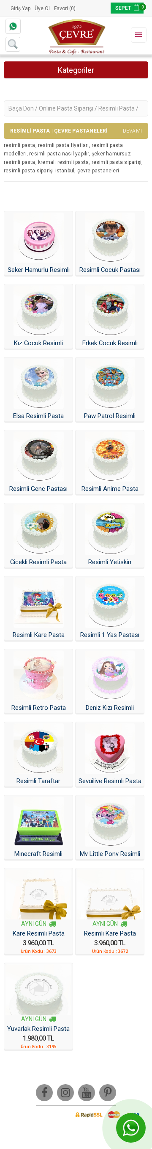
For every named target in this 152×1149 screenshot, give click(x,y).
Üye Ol (42, 8)
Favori (61, 8)
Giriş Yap (20, 8)
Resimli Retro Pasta (38, 708)
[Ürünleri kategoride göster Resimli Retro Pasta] (38, 675)
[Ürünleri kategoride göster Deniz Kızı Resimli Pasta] (110, 675)
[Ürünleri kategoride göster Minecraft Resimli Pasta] (38, 822)
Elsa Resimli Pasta (38, 416)
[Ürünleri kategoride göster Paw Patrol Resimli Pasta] (110, 384)
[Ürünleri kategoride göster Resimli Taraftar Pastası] (38, 748)
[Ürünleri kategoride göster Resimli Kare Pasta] (38, 603)
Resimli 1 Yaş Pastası (109, 635)
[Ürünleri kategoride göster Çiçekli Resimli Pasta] (38, 529)
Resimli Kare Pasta (39, 635)
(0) (72, 8)
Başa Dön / (23, 108)
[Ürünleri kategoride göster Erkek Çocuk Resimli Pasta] (110, 310)
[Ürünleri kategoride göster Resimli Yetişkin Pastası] (110, 529)
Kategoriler (76, 70)
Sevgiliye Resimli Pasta (110, 781)
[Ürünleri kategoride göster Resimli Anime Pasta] (110, 457)
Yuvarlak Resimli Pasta (38, 1029)
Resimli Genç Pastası (38, 489)
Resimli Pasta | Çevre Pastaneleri (76, 131)
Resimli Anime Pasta (109, 489)
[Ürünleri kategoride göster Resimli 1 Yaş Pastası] (110, 603)
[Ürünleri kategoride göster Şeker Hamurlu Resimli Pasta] (38, 238)
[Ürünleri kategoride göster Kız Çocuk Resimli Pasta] (38, 310)
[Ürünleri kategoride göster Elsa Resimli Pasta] (38, 384)
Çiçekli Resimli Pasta (38, 562)
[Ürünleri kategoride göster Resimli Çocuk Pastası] (110, 238)
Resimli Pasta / (118, 108)
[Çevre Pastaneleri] (76, 35)
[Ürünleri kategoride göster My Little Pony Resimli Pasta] (110, 822)
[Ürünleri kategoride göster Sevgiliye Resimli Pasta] (110, 748)
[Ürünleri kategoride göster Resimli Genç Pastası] (38, 457)
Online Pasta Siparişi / (68, 108)
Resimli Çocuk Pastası (110, 270)
